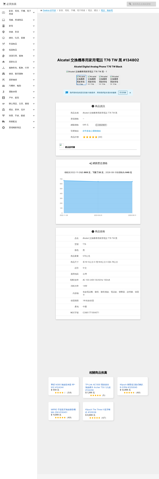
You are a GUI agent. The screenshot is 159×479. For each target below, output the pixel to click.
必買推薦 (11, 3)
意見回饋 (122, 92)
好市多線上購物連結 (92, 131)
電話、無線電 (107, 10)
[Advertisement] (98, 34)
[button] (18, 12)
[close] (130, 92)
